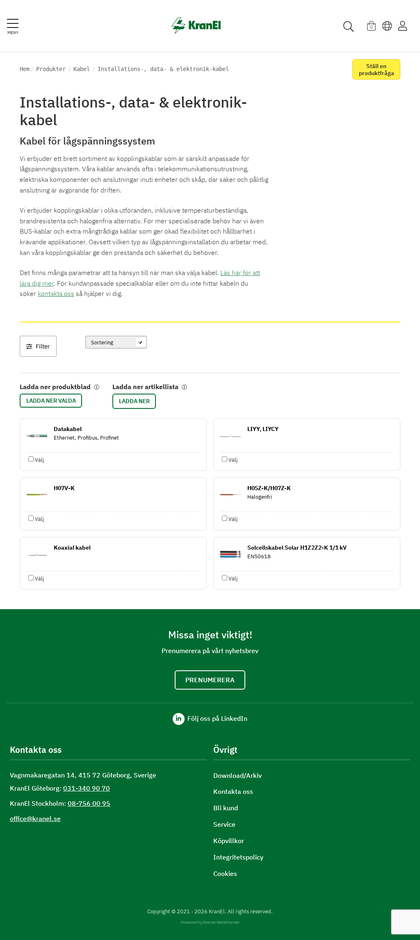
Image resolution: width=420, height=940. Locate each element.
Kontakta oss (233, 792)
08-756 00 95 (89, 803)
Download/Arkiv (237, 776)
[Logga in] (402, 26)
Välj (39, 459)
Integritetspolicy (238, 857)
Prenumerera (210, 680)
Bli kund (225, 808)
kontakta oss (56, 293)
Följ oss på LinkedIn (216, 718)
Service (224, 824)
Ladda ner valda (51, 400)
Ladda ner (134, 401)
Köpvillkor (228, 841)
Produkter (51, 69)
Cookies (225, 874)
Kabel (81, 69)
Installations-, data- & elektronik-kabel (163, 69)
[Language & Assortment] (387, 26)
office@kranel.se (35, 818)
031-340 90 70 (86, 788)
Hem (25, 69)
